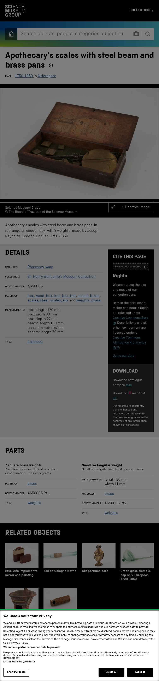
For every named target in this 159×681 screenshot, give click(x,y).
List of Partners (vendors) (19, 662)
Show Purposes (16, 672)
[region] (79, 645)
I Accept (140, 672)
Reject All (111, 672)
